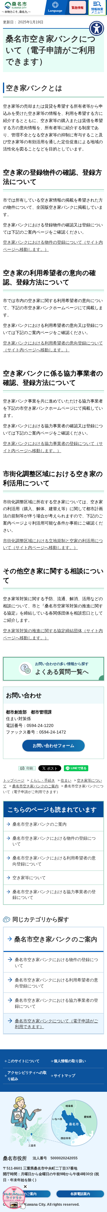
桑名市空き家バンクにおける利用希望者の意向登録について (54, 861)
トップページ (13, 780)
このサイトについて (23, 1061)
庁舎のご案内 (27, 1194)
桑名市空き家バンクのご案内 (35, 786)
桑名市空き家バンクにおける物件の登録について (54, 841)
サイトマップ (64, 1076)
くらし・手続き (42, 780)
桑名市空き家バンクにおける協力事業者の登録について (54, 894)
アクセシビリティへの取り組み (27, 1076)
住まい (66, 780)
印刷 (29, 768)
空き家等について (29, 877)
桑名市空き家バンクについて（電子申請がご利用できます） (56, 1024)
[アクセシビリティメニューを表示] (96, 28)
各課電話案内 (80, 1194)
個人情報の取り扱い (70, 1061)
